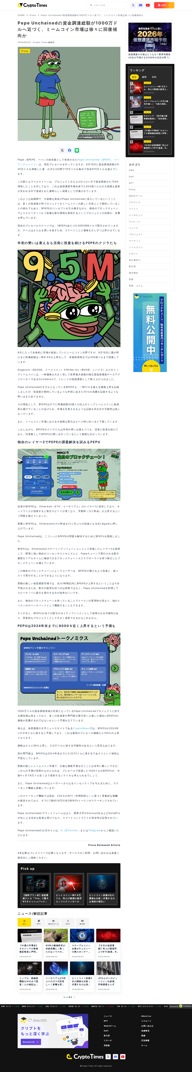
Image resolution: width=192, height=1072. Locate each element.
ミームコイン (136, 247)
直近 (134, 77)
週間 (144, 77)
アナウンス (135, 202)
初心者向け (135, 260)
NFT (131, 183)
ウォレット (135, 221)
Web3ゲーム (135, 196)
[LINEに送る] (77, 150)
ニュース (133, 228)
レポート (133, 253)
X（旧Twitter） (70, 830)
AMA (131, 170)
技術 (131, 279)
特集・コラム (136, 285)
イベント (133, 208)
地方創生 (133, 273)
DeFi (131, 176)
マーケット (135, 240)
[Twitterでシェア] (62, 150)
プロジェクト (136, 234)
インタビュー (136, 215)
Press (33, 15)
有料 (154, 77)
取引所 (132, 266)
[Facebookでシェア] (69, 150)
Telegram (94, 830)
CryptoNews (81, 728)
